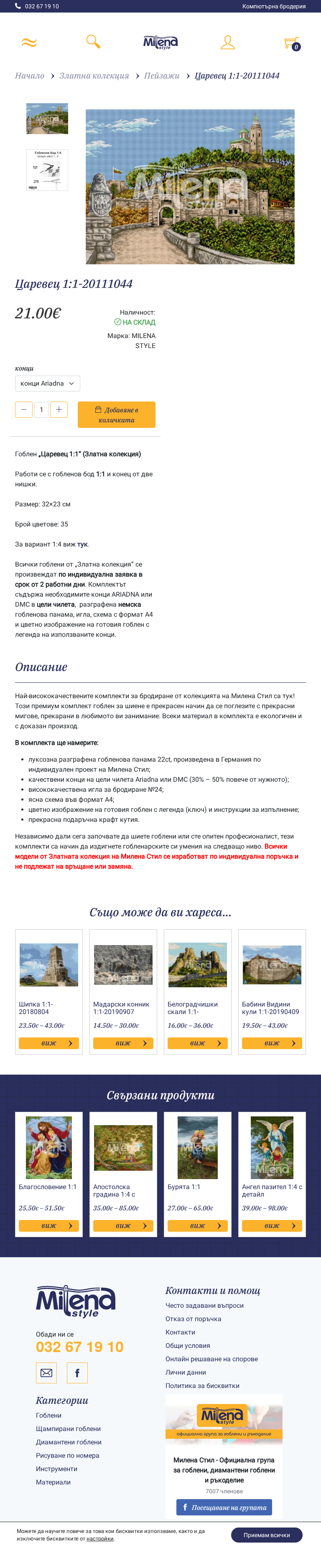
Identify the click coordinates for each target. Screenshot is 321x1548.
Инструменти (56, 1469)
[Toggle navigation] (29, 42)
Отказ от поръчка (194, 1319)
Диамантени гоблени (69, 1442)
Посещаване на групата (229, 1507)
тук (82, 544)
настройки (100, 1538)
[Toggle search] (93, 43)
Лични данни (186, 1372)
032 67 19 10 (42, 6)
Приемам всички (267, 1535)
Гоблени (48, 1415)
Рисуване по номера (67, 1455)
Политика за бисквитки (202, 1386)
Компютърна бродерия (274, 6)
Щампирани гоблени (68, 1429)
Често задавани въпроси (205, 1305)
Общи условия (188, 1346)
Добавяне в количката (118, 415)
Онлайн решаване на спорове (212, 1359)
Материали (53, 1482)
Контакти (180, 1332)
